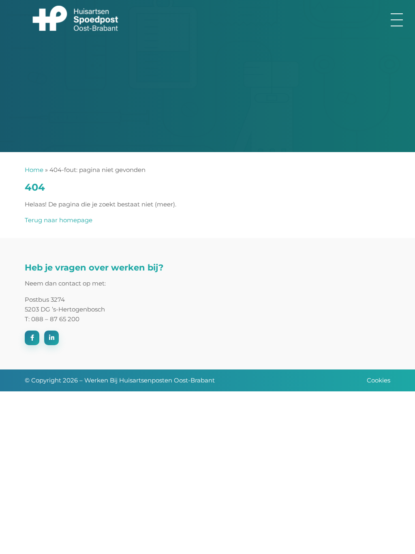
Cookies (378, 380)
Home (34, 170)
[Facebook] (32, 338)
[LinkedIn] (51, 338)
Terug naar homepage (58, 220)
